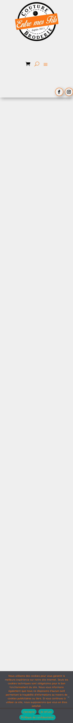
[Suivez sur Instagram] (69, 92)
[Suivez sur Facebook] (59, 92)
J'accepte (29, 711)
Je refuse (46, 711)
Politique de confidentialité (37, 717)
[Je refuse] (68, 697)
